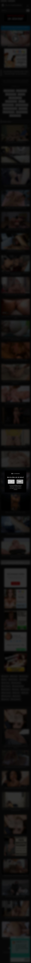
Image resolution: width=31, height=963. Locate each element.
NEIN (19, 481)
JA (11, 481)
